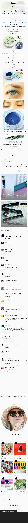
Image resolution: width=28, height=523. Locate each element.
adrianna (7, 315)
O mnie (6, 515)
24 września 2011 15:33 (13, 367)
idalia (6, 234)
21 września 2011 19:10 (12, 249)
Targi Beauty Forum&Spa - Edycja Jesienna (16, 166)
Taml (6, 242)
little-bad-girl (8, 287)
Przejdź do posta (14, 225)
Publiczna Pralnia (9, 358)
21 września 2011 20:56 (15, 280)
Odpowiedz (7, 238)
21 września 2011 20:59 (16, 287)
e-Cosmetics (14, 3)
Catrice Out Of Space (11, 149)
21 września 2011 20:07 (12, 264)
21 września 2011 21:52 (13, 307)
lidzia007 (6, 307)
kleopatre (7, 325)
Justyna (6, 300)
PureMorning (7, 280)
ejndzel (6, 336)
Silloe (6, 249)
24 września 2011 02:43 (17, 358)
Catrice (5, 149)
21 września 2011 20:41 (14, 273)
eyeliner (19, 149)
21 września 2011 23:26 (13, 325)
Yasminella (7, 351)
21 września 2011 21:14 (12, 300)
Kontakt (13, 515)
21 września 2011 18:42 (12, 234)
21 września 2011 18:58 (11, 242)
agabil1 (6, 264)
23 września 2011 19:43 (14, 351)
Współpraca (20, 515)
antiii (6, 367)
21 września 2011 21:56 (13, 315)
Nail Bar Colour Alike (6, 161)
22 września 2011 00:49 (12, 336)
